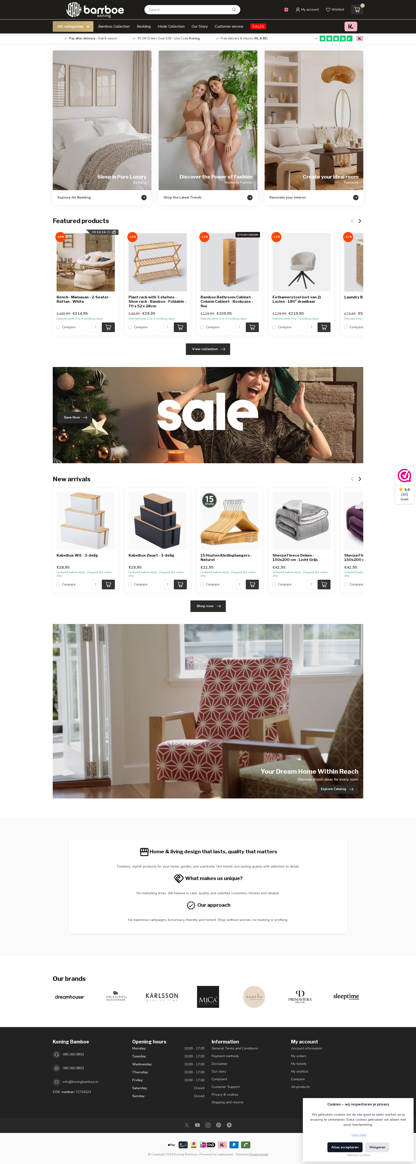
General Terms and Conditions (235, 1048)
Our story (219, 1071)
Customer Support (226, 1087)
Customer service (229, 26)
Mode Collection (171, 26)
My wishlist (299, 1071)
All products (300, 1087)
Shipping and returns (228, 1102)
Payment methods (225, 1056)
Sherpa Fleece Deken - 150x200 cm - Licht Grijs (295, 557)
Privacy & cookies (225, 1094)
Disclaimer (220, 1063)
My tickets (298, 1063)
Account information (306, 1048)
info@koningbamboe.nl (80, 1082)
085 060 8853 (73, 1054)
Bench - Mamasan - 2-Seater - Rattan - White (84, 299)
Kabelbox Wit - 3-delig (77, 555)
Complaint (219, 1079)
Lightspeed (225, 1154)
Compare (69, 327)
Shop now (205, 606)
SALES (258, 26)
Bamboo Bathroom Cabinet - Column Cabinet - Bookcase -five (227, 301)
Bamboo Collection (114, 26)
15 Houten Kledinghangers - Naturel (226, 557)
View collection (205, 349)
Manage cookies (358, 1155)
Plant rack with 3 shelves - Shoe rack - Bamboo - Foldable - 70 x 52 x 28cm (157, 301)
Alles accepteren (345, 1147)
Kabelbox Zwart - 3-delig (151, 555)
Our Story (200, 26)
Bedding (144, 26)
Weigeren (377, 1147)
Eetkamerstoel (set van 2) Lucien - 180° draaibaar (297, 299)
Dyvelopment (259, 1154)
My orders (298, 1056)
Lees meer (359, 1135)
